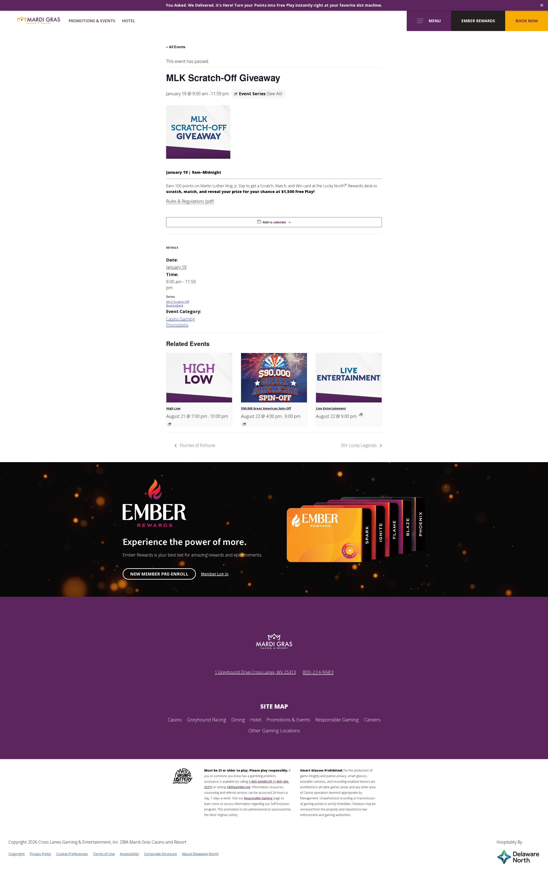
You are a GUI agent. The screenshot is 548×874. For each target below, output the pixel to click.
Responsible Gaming (337, 720)
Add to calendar (274, 222)
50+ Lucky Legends (359, 445)
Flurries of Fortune (197, 445)
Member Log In (214, 574)
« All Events (175, 46)
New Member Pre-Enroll (159, 574)
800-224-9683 (318, 672)
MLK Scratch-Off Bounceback (177, 303)
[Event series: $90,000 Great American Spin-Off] (244, 424)
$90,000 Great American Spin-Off (266, 408)
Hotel (128, 20)
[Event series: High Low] (169, 424)
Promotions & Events (91, 20)
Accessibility (129, 854)
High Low (173, 408)
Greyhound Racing (206, 720)
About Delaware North (200, 854)
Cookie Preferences (72, 854)
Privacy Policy (40, 854)
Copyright (17, 854)
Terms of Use (104, 854)
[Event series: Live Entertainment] (360, 414)
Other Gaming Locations (274, 730)
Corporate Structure (160, 854)
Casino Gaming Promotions (180, 322)
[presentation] (199, 377)
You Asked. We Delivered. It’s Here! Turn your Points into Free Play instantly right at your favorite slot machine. (274, 5)
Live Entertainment (331, 408)
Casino (175, 720)
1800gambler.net (238, 787)
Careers (372, 720)
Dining (238, 720)
